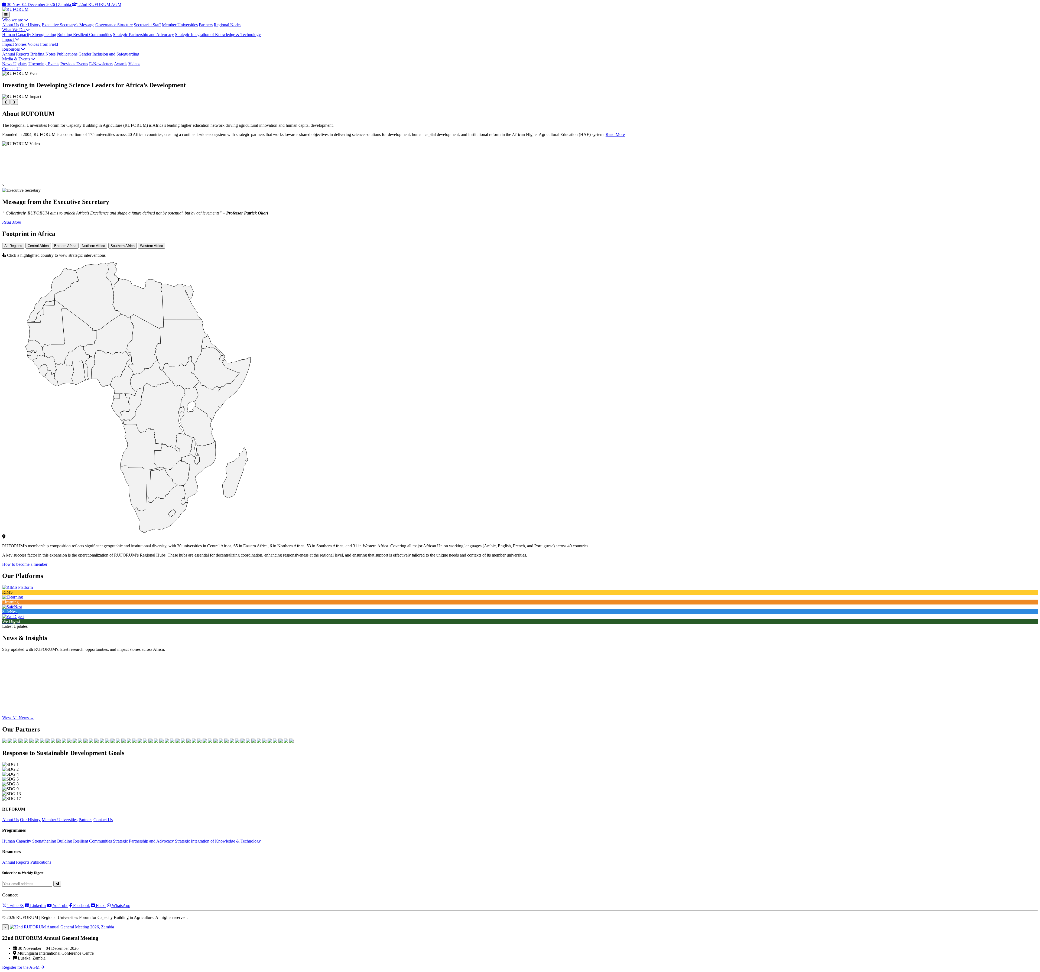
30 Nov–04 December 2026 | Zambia (39, 4)
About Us (10, 24)
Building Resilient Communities (84, 34)
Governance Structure (114, 24)
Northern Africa (93, 246)
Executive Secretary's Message (68, 24)
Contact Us (11, 68)
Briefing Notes (43, 54)
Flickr (100, 905)
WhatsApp (120, 905)
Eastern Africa (65, 246)
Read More (615, 134)
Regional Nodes (227, 24)
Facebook (81, 905)
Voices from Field (43, 44)
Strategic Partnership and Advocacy (143, 34)
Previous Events (74, 63)
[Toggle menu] (6, 15)
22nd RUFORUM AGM (99, 4)
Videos (134, 63)
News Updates (14, 63)
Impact (8, 39)
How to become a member (24, 564)
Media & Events (16, 59)
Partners (206, 24)
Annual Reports (15, 54)
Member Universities (180, 24)
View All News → (18, 718)
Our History (30, 24)
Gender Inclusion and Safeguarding (109, 54)
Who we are (13, 20)
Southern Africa (122, 246)
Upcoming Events (43, 63)
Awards (120, 63)
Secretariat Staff (147, 24)
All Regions (13, 246)
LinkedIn (37, 905)
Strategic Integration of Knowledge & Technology (218, 34)
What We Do (14, 29)
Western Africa (151, 246)
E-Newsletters (101, 63)
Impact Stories (14, 44)
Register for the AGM (21, 967)
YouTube (60, 905)
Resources (11, 49)
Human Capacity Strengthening (29, 34)
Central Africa (38, 246)
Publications (67, 54)
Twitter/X (15, 905)
